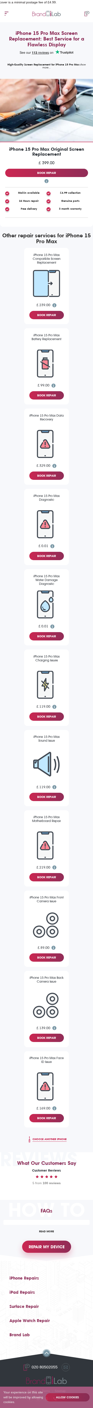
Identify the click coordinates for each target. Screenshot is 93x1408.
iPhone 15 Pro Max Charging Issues (46, 658)
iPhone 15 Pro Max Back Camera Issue (47, 980)
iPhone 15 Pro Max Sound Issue (46, 739)
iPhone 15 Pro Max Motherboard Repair (46, 819)
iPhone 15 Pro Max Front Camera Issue (47, 899)
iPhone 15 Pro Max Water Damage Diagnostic (46, 580)
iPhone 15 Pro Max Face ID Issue (46, 1060)
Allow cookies (67, 1397)
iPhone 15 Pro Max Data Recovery (46, 417)
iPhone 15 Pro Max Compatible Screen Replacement (46, 259)
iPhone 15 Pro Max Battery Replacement (46, 337)
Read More (46, 1231)
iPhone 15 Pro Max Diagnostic (46, 498)
